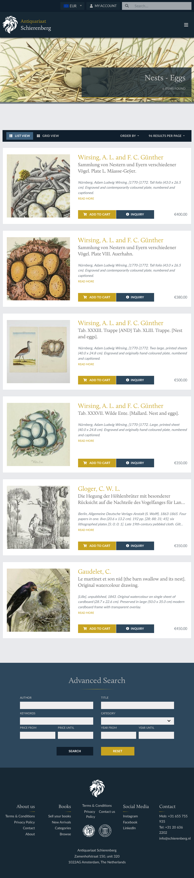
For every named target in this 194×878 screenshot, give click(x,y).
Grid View (50, 136)
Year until (146, 727)
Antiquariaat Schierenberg (97, 850)
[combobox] (72, 6)
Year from (109, 727)
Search (75, 751)
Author (26, 697)
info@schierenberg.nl (175, 838)
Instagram (130, 816)
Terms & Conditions (20, 816)
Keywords (27, 713)
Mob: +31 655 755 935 (173, 819)
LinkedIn (129, 828)
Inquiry (137, 214)
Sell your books (59, 816)
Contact (29, 828)
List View (22, 136)
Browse (65, 834)
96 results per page (165, 136)
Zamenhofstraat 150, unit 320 (97, 856)
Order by (128, 136)
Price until (66, 727)
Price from (28, 727)
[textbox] (72, 5)
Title (104, 697)
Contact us (107, 811)
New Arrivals (61, 822)
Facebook (130, 822)
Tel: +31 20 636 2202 (171, 830)
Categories (63, 828)
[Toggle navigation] (186, 24)
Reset (118, 751)
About (30, 834)
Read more (86, 198)
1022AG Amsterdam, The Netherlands (97, 862)
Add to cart (99, 214)
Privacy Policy (24, 822)
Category (108, 713)
